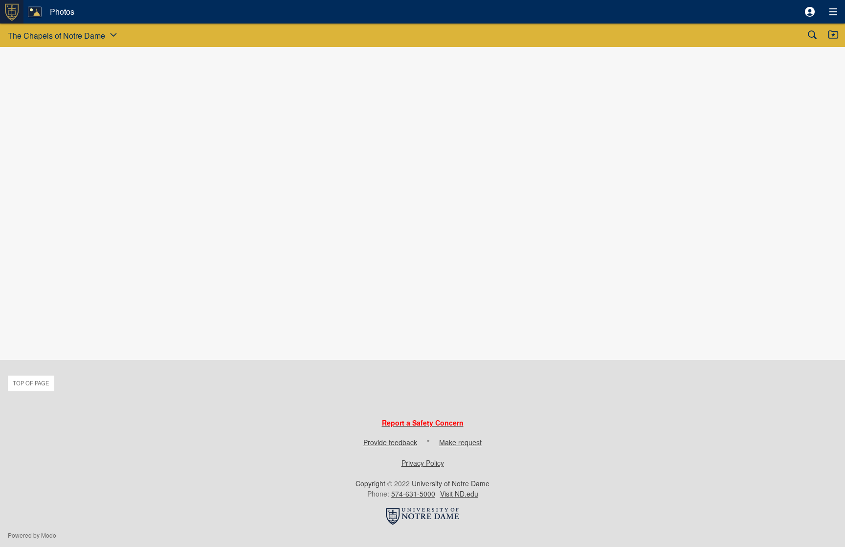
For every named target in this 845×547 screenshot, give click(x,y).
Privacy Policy (422, 463)
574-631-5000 (413, 494)
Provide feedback (390, 442)
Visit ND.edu (459, 494)
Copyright (370, 483)
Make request (460, 442)
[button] (810, 12)
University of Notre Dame (450, 483)
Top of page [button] (31, 383)
